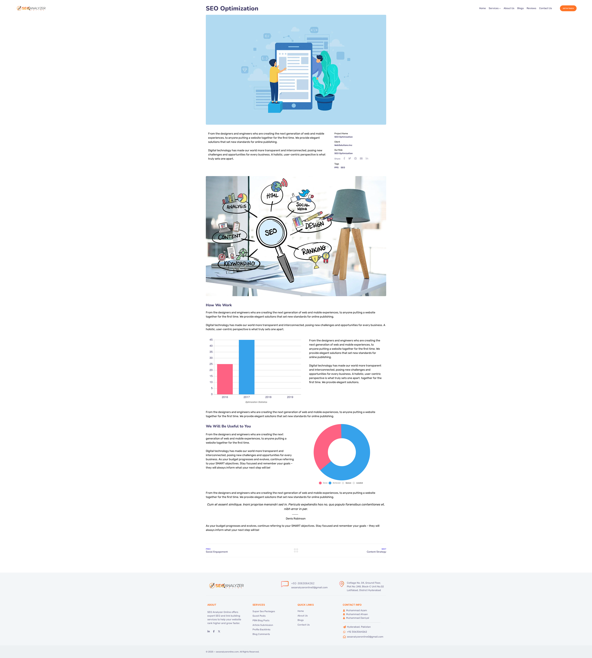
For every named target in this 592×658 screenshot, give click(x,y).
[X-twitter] (219, 631)
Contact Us (545, 8)
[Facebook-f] (214, 631)
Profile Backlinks (261, 629)
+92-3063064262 (302, 583)
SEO (343, 167)
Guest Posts (259, 615)
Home (482, 8)
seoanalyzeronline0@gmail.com (309, 587)
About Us (509, 8)
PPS (336, 167)
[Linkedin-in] (208, 631)
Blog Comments (261, 634)
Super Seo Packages (264, 611)
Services (494, 8)
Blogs (520, 8)
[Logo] (31, 8)
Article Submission (263, 625)
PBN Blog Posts (261, 620)
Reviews (531, 8)
